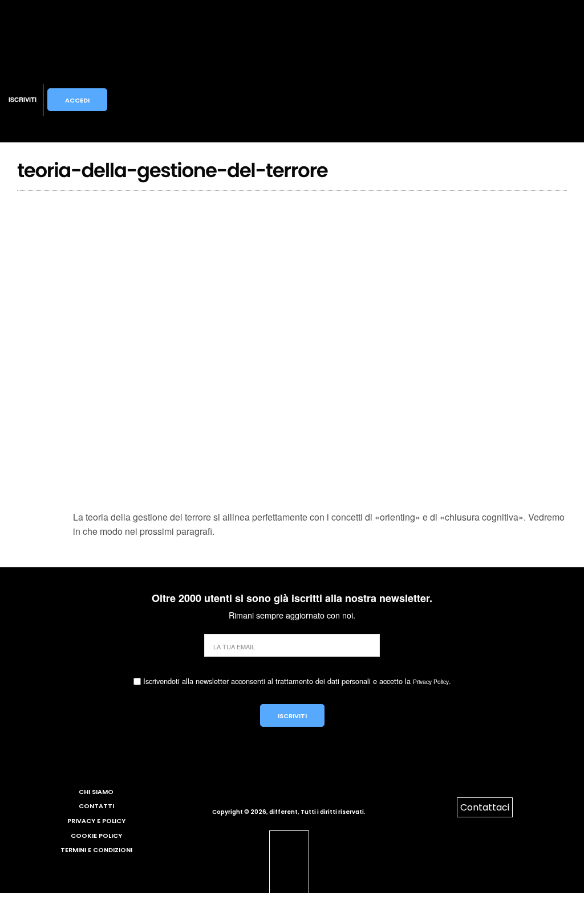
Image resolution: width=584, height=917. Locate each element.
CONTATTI (96, 805)
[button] (163, 99)
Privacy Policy (431, 681)
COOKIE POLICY (96, 835)
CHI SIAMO (96, 791)
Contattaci (484, 807)
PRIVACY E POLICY (96, 820)
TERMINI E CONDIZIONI (96, 849)
